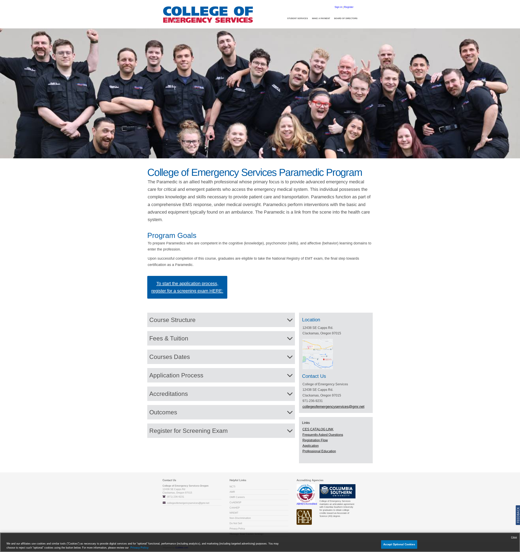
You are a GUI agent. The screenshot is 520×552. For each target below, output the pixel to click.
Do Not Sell (236, 523)
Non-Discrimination (240, 518)
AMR (232, 491)
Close (514, 537)
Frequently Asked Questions (322, 434)
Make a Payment (321, 18)
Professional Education (319, 451)
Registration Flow (315, 440)
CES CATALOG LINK (318, 429)
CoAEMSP (235, 502)
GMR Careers (237, 497)
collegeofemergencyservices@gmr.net (188, 503)
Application (310, 445)
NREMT (234, 512)
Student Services (297, 18)
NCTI (232, 486)
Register (348, 7)
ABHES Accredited (307, 503)
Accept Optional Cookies (399, 544)
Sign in (338, 7)
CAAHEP (235, 507)
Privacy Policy (237, 528)
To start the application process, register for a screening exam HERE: (187, 287)
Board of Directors (346, 18)
